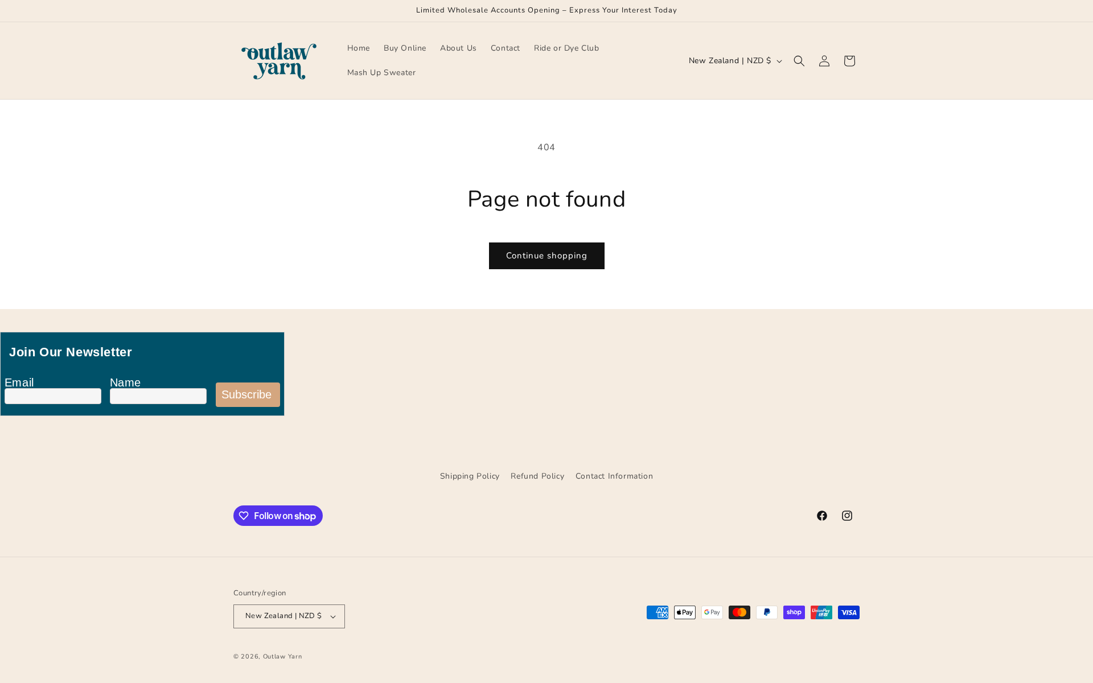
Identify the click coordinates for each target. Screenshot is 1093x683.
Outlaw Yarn (282, 656)
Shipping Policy (470, 476)
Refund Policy (537, 476)
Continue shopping (546, 255)
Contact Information (614, 476)
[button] (799, 60)
